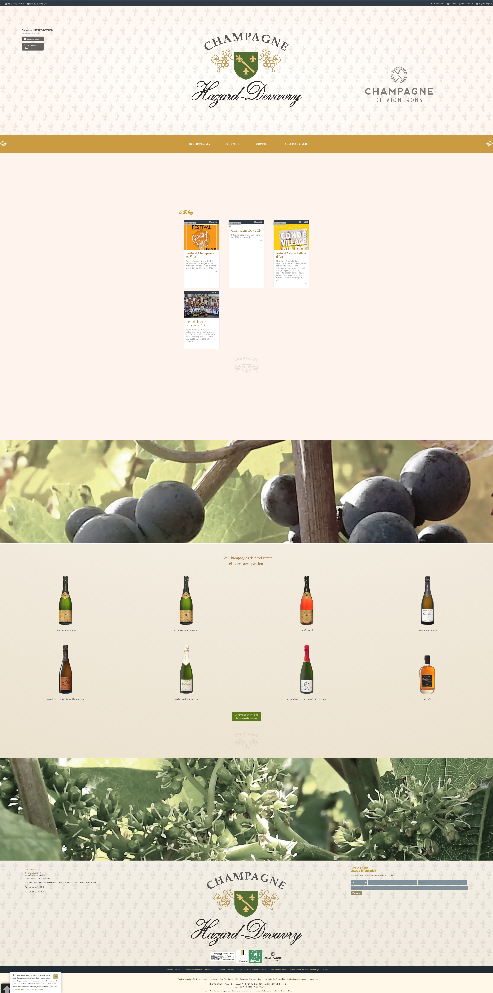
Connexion (244, 979)
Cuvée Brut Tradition (173, 969)
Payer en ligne (313, 979)
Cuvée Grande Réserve (193, 969)
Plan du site (228, 979)
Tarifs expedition (279, 979)
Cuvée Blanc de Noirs (226, 969)
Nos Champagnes (199, 143)
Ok (56, 977)
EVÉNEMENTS (190, 223)
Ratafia (325, 969)
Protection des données (297, 979)
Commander (263, 143)
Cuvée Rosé (210, 969)
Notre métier (233, 143)
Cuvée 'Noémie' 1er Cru (278, 969)
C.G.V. (236, 979)
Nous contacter (33, 39)
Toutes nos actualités (186, 979)
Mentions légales (216, 979)
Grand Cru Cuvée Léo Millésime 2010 (252, 969)
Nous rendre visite (30, 46)
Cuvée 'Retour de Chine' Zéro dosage (304, 969)
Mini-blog (253, 979)
